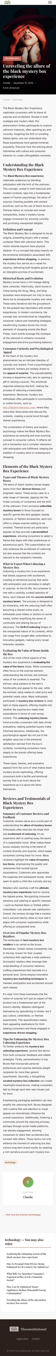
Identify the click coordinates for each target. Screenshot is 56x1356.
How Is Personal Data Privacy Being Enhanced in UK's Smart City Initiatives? (28, 1265)
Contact (36, 1339)
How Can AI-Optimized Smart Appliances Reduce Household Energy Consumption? (26, 1290)
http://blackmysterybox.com (19, 407)
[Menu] (50, 2)
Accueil (6, 99)
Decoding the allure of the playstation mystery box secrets (26, 1301)
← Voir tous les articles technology (22, 1214)
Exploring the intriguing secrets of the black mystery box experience (26, 1255)
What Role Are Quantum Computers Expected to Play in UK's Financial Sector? (25, 1277)
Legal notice (22, 1339)
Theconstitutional (33, 1329)
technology (12, 58)
